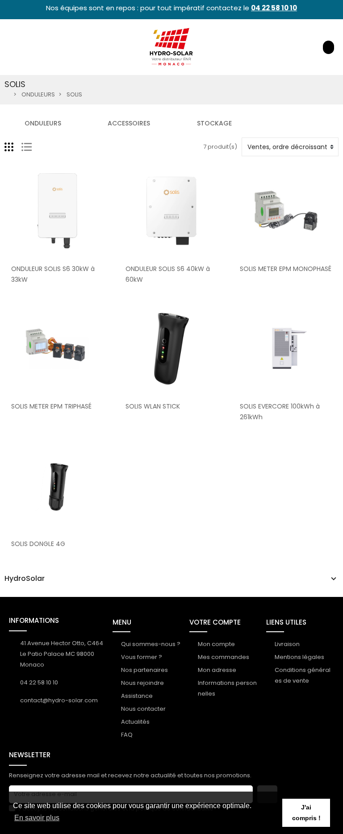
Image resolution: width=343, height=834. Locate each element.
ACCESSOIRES (129, 123)
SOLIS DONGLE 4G (38, 543)
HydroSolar (24, 579)
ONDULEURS (43, 123)
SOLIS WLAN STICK (152, 406)
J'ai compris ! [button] (306, 812)
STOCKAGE (214, 123)
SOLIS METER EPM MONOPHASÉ (285, 268)
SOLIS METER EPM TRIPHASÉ (51, 406)
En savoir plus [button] (36, 817)
